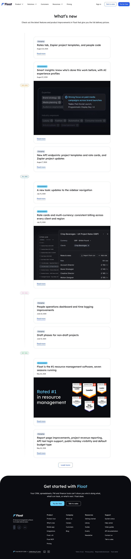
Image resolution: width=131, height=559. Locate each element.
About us (69, 519)
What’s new (51, 523)
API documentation (111, 531)
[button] (19, 4)
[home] (6, 4)
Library (87, 523)
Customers (45, 4)
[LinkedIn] (44, 551)
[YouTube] (48, 551)
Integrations (51, 531)
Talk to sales (110, 4)
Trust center (114, 552)
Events (87, 531)
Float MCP (50, 539)
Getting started (90, 519)
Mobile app (50, 527)
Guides (87, 527)
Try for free (124, 4)
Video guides (109, 527)
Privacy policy (89, 552)
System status (110, 519)
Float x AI (50, 535)
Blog (67, 531)
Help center (109, 523)
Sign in (98, 4)
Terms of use (80, 552)
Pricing (69, 4)
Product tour (51, 519)
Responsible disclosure (102, 552)
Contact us (108, 535)
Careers (68, 523)
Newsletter (88, 535)
